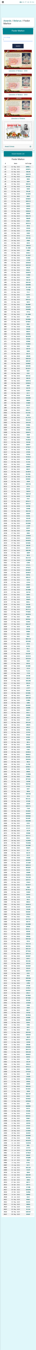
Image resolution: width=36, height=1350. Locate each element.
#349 (5, 1022)
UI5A (28, 796)
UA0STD (28, 971)
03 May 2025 (15, 1202)
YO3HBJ (28, 344)
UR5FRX (28, 1032)
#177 (5, 599)
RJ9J (28, 1059)
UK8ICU (28, 201)
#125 (5, 471)
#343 (5, 1007)
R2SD (28, 580)
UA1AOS (28, 907)
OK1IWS (28, 961)
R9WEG (28, 1199)
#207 (5, 673)
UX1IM (28, 1062)
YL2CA (28, 671)
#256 (5, 794)
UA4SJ (28, 958)
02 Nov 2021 (15, 1180)
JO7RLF (28, 988)
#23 (5, 221)
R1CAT (28, 405)
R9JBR (28, 1111)
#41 (5, 265)
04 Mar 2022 (15, 1189)
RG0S (28, 634)
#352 (5, 1030)
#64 (5, 321)
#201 (5, 658)
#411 (5, 1175)
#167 (5, 575)
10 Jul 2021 (15, 1157)
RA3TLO (28, 609)
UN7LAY (28, 948)
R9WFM (28, 599)
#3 (5, 172)
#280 (5, 853)
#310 (5, 926)
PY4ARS (28, 612)
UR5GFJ (28, 501)
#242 (5, 759)
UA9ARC (28, 479)
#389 (5, 1121)
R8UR (28, 189)
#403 (5, 1155)
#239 (5, 752)
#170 (5, 582)
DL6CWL (28, 412)
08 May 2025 (15, 1212)
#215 (5, 693)
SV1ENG (28, 430)
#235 (5, 742)
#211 (5, 683)
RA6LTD (28, 216)
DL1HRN (28, 314)
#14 (5, 199)
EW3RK (28, 781)
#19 (5, 211)
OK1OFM (28, 336)
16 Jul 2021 (15, 1160)
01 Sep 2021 (15, 1170)
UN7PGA (28, 1177)
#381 (5, 1101)
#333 (5, 983)
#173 (5, 589)
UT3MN (28, 1187)
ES (23, 2)
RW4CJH (28, 639)
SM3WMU (28, 1157)
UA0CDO (28, 1212)
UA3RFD (28, 471)
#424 (5, 1207)
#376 (5, 1089)
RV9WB (28, 833)
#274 (5, 838)
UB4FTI (28, 695)
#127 (5, 476)
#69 (5, 334)
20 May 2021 (15, 1118)
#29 (5, 235)
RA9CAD (28, 282)
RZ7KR (28, 506)
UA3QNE (28, 666)
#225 (5, 717)
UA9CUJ (28, 1039)
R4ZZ (28, 661)
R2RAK (28, 739)
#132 (5, 489)
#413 (5, 1180)
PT (25, 2)
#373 (5, 1081)
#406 (5, 1162)
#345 (5, 1012)
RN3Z (28, 762)
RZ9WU (28, 341)
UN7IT (28, 1182)
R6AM (28, 435)
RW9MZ (28, 1194)
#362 (5, 1054)
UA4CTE (28, 548)
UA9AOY (28, 813)
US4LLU (28, 1066)
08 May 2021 (15, 690)
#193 (5, 639)
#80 (5, 361)
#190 (5, 631)
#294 (5, 887)
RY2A (28, 941)
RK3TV (28, 921)
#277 (5, 845)
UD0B (28, 1180)
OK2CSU (28, 511)
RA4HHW (28, 319)
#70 (5, 336)
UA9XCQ (28, 904)
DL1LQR (28, 287)
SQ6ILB (28, 494)
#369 (5, 1071)
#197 (5, 648)
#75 (5, 349)
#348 (5, 1020)
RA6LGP (28, 624)
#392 (5, 1128)
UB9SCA (28, 865)
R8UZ (28, 1160)
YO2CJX (28, 944)
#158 (5, 553)
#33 (5, 245)
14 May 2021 (15, 1101)
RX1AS (28, 968)
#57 (5, 304)
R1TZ (28, 855)
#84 (5, 371)
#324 (5, 961)
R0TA (28, 685)
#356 (5, 1039)
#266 (5, 818)
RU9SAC (28, 1116)
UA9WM (28, 872)
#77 (5, 353)
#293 (5, 885)
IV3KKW (28, 774)
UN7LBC (28, 376)
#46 (5, 277)
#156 (5, 548)
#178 (5, 602)
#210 (5, 680)
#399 (5, 1145)
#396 (5, 1138)
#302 (5, 907)
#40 (5, 262)
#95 (5, 398)
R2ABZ (28, 258)
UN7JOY (28, 1094)
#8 (5, 184)
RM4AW (28, 936)
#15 (5, 201)
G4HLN (28, 464)
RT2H (28, 668)
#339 (5, 998)
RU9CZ (28, 203)
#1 (5, 167)
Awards (7, 20)
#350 (5, 1025)
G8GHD (28, 803)
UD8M (28, 553)
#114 (5, 444)
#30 (5, 238)
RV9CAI (28, 299)
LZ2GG (28, 582)
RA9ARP (28, 570)
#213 (5, 688)
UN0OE (28, 771)
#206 (5, 671)
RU (33, 2)
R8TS (28, 317)
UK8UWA (28, 816)
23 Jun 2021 (15, 1148)
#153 (5, 540)
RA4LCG (28, 503)
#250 (5, 779)
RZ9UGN (28, 1101)
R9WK (28, 887)
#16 (5, 203)
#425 (5, 1209)
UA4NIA (28, 752)
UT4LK (28, 786)
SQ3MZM (28, 840)
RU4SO (28, 1057)
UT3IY (28, 828)
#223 (5, 712)
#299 (5, 899)
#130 (5, 484)
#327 (5, 968)
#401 (5, 1150)
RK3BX (28, 931)
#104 (5, 420)
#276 (5, 843)
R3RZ (28, 749)
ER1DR (28, 909)
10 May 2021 (15, 971)
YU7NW (28, 290)
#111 (5, 437)
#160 (5, 558)
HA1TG (28, 353)
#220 (5, 705)
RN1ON (28, 172)
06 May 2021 (15, 349)
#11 (5, 191)
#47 (5, 280)
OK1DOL (28, 757)
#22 (5, 218)
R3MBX (28, 700)
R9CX (28, 1030)
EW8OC (28, 594)
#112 (5, 440)
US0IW (28, 914)
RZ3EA (28, 1207)
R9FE (28, 1027)
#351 (5, 1027)
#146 (5, 523)
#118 (5, 454)
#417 (5, 1189)
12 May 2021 (15, 1059)
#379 (5, 1096)
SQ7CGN (28, 1150)
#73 (5, 344)
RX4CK (28, 597)
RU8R (28, 1007)
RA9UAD (28, 1047)
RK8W (28, 791)
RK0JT (28, 1010)
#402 (5, 1153)
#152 (5, 538)
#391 (5, 1125)
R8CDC (28, 744)
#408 (5, 1167)
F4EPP (28, 1170)
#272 (5, 833)
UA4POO (28, 990)
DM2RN (28, 1044)
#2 (5, 169)
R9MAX (28, 776)
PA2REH (28, 440)
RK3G (28, 742)
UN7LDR (28, 1167)
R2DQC (28, 737)
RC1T (28, 850)
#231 (5, 732)
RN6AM (28, 218)
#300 (5, 902)
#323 (5, 958)
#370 (5, 1074)
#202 (5, 661)
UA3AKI (28, 1089)
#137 (5, 501)
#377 (5, 1091)
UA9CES (28, 806)
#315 (5, 939)
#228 (5, 725)
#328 (5, 971)
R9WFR (28, 848)
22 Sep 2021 (15, 1175)
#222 (5, 710)
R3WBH (28, 403)
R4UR (28, 233)
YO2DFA (28, 875)
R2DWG (28, 425)
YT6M (28, 808)
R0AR (28, 351)
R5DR (28, 1005)
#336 (5, 990)
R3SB (28, 651)
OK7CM (28, 349)
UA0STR (28, 174)
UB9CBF (28, 361)
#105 (5, 422)
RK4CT (28, 717)
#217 (5, 698)
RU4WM (28, 1017)
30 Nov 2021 (15, 1184)
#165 (5, 570)
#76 (5, 351)
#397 (5, 1140)
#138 (5, 503)
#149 (5, 530)
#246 (5, 769)
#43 (5, 270)
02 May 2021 (15, 167)
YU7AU (28, 454)
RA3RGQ (28, 1015)
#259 (5, 801)
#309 (5, 924)
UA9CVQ (28, 484)
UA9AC (28, 427)
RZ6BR (28, 715)
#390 (5, 1123)
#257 (5, 796)
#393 (5, 1130)
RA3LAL (28, 798)
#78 (5, 356)
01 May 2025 (15, 1199)
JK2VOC (28, 1133)
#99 (5, 408)
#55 (5, 299)
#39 (5, 260)
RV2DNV (28, 523)
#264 (5, 813)
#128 (5, 479)
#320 (5, 951)
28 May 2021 (15, 1130)
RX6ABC (28, 912)
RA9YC (28, 528)
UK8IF (28, 469)
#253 (5, 786)
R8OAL (28, 1022)
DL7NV (28, 764)
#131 (5, 486)
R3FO (28, 297)
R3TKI (28, 646)
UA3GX (28, 231)
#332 (5, 980)
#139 (5, 506)
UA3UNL (28, 693)
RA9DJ (28, 221)
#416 (5, 1187)
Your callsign (6, 37)
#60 (5, 312)
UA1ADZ (28, 966)
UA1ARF (28, 818)
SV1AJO (28, 420)
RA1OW (28, 442)
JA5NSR (28, 535)
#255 (5, 791)
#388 (5, 1118)
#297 (5, 894)
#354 (5, 1034)
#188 (5, 626)
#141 (5, 511)
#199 (5, 653)
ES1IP (28, 720)
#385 (5, 1111)
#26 (5, 228)
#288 (5, 872)
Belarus (17, 20)
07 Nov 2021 (15, 1182)
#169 (5, 580)
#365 (5, 1062)
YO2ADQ (28, 843)
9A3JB (28, 280)
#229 (5, 727)
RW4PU (28, 467)
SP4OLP (28, 447)
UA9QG (28, 1081)
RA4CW (28, 1121)
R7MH (28, 983)
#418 (5, 1192)
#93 (5, 393)
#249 (5, 776)
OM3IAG (28, 722)
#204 (5, 666)
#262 (5, 808)
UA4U (28, 346)
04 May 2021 (15, 208)
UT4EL (28, 1162)
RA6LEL (28, 410)
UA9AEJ (28, 767)
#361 (5, 1052)
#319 (5, 948)
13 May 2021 (15, 1081)
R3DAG (28, 621)
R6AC (28, 324)
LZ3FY (28, 688)
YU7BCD (28, 457)
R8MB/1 (28, 167)
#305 (5, 914)
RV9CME (28, 366)
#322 (5, 956)
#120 (5, 459)
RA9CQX (28, 939)
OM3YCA (28, 223)
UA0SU (28, 208)
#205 (5, 668)
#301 (5, 904)
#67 (5, 329)
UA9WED (28, 199)
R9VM (28, 481)
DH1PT (28, 277)
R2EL (28, 1103)
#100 (5, 410)
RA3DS (28, 1202)
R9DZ (28, 617)
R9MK (28, 703)
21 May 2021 (15, 1121)
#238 (5, 749)
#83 (5, 368)
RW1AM (28, 545)
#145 (5, 521)
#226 (5, 720)
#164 (5, 567)
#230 (5, 730)
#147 (5, 526)
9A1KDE (28, 811)
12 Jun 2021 (15, 1143)
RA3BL (28, 516)
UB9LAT (28, 577)
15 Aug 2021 (15, 1165)
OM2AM (28, 356)
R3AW (28, 562)
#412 (5, 1177)
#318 (5, 946)
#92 (5, 390)
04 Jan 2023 (15, 1197)
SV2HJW (28, 1143)
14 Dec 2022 (15, 1194)
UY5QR (28, 985)
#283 (5, 860)
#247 (5, 771)
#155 (5, 545)
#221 (5, 708)
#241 (5, 757)
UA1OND (28, 845)
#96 (5, 400)
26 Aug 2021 (15, 1167)
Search (18, 46)
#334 (5, 985)
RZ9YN (28, 1123)
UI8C (28, 373)
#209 (5, 678)
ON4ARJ (28, 1054)
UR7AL (28, 663)
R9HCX (28, 1069)
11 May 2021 (15, 1025)
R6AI (28, 636)
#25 (5, 226)
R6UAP (28, 513)
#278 (5, 848)
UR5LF (28, 993)
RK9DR (28, 213)
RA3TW (28, 592)
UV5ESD (28, 658)
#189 (5, 629)
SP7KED (28, 1153)
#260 (5, 803)
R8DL (28, 1145)
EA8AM (28, 1076)
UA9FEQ (28, 381)
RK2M (28, 1037)
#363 (5, 1057)
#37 (5, 255)
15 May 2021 (15, 1106)
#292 (5, 882)
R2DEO (28, 390)
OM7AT (28, 727)
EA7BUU (28, 1130)
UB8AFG (28, 432)
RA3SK (28, 629)
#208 (5, 676)
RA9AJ (28, 253)
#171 (5, 585)
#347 (5, 1017)
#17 (5, 206)
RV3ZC (28, 870)
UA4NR (28, 508)
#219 (5, 703)
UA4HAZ (28, 1098)
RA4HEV (28, 572)
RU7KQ (28, 730)
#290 (5, 877)
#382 (5, 1103)
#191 (5, 634)
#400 (5, 1148)
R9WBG (28, 631)
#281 (5, 855)
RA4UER (28, 540)
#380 (5, 1098)
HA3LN (28, 963)
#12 (5, 194)
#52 (5, 292)
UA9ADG (28, 1079)
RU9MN (28, 708)
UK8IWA (28, 978)
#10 (5, 189)
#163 (5, 565)
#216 (5, 695)
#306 (5, 916)
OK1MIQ (28, 614)
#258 (5, 798)
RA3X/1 (28, 929)
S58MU (28, 275)
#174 (5, 592)
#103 (5, 417)
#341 (5, 1003)
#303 (5, 909)
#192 (5, 636)
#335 (5, 988)
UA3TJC (28, 835)
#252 (5, 784)
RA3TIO (28, 558)
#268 (5, 823)
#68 (5, 331)
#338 (5, 995)
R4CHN (28, 676)
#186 (5, 621)
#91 (5, 388)
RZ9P (28, 181)
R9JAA (28, 186)
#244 (5, 764)
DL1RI (28, 449)
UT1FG (28, 565)
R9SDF (28, 1214)
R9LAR (28, 191)
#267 (5, 821)
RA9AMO (28, 1135)
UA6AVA (28, 759)
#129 (5, 481)
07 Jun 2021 (15, 1140)
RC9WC (28, 769)
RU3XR (28, 1000)
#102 (5, 415)
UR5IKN (28, 680)
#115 (5, 447)
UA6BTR (28, 272)
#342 (5, 1005)
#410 (5, 1172)
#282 (5, 857)
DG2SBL (28, 474)
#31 (5, 240)
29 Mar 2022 (15, 1192)
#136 (5, 499)
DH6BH (28, 329)
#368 (5, 1069)
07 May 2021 (15, 533)
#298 (5, 897)
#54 (5, 297)
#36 (5, 253)
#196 (5, 646)
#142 (5, 513)
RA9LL (28, 602)
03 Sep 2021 (15, 1172)
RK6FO (28, 331)
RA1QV (28, 604)
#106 (5, 425)
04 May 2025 (15, 1207)
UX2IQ (28, 678)
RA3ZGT (28, 368)
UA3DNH (28, 589)
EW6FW (28, 491)
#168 (5, 577)
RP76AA (28, 951)
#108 (5, 430)
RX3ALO (28, 889)
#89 (5, 383)
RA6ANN (28, 821)
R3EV (28, 823)
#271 (5, 830)
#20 (5, 213)
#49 (5, 285)
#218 (5, 700)
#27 (5, 231)
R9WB (28, 240)
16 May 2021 (15, 1111)
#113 (5, 442)
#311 (5, 929)
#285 (5, 865)
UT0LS (28, 916)
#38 (5, 258)
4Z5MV (28, 1042)
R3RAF (28, 530)
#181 (5, 609)
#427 (5, 1214)
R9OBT (28, 585)
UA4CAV (28, 422)
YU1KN (28, 857)
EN (20, 2)
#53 (5, 294)
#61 (5, 314)
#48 (5, 282)
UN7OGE (28, 619)
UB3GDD (28, 641)
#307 (5, 919)
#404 (5, 1157)
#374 (5, 1084)
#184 (5, 617)
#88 (5, 381)
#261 (5, 806)
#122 (5, 464)
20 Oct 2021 (15, 1177)
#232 (5, 735)
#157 (5, 550)
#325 (5, 963)
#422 (5, 1202)
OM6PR (28, 725)
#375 (5, 1086)
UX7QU (28, 1012)
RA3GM (28, 518)
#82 (5, 366)
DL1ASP (28, 255)
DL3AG (28, 462)
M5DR (28, 437)
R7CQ (28, 312)
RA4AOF (28, 956)
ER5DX (28, 228)
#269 (5, 826)
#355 (5, 1037)
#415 (5, 1184)
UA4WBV (28, 607)
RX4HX (28, 1128)
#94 (5, 395)
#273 (5, 835)
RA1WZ (28, 735)
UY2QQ (28, 326)
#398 (5, 1143)
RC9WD (28, 1138)
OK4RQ (28, 334)
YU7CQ (28, 235)
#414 (5, 1182)
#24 (5, 223)
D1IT (28, 408)
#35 (5, 250)
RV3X (28, 1074)
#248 (5, 774)
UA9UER (28, 262)
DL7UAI (28, 476)
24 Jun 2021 (15, 1155)
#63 (5, 319)
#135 (5, 496)
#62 (5, 317)
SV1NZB (28, 560)
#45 (5, 275)
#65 (5, 324)
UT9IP (28, 1125)
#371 (5, 1076)
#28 (5, 233)
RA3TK (28, 388)
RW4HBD (28, 1106)
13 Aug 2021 (15, 1162)
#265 (5, 816)
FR (30, 2)
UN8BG (28, 1204)
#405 (5, 1160)
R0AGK (28, 926)
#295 (5, 889)
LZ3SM (28, 260)
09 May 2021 (15, 860)
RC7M (28, 830)
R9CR (28, 243)
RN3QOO (28, 867)
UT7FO (28, 1148)
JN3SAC (28, 690)
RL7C (28, 393)
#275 (5, 840)
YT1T (28, 292)
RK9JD (28, 378)
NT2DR (28, 801)
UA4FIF (28, 880)
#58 (5, 307)
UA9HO (28, 1084)
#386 (5, 1113)
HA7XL (28, 1108)
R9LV (28, 899)
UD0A (28, 533)
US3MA (28, 897)
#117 (5, 452)
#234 (5, 739)
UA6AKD (28, 398)
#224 (5, 715)
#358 (5, 1044)
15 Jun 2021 (15, 1145)
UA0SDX (28, 1034)
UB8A (28, 179)
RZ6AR (28, 934)
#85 (5, 373)
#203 (5, 663)
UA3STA (28, 521)
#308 (5, 921)
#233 (5, 737)
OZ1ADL (28, 543)
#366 (5, 1064)
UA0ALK (28, 211)
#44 (5, 272)
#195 (5, 644)
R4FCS (28, 1184)
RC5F (28, 1165)
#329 (5, 973)
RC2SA (28, 1209)
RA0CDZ (28, 358)
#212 (5, 685)
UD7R (28, 555)
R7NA (28, 1025)
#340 (5, 1000)
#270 (5, 828)
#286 (5, 867)
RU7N (28, 626)
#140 (5, 508)
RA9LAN (28, 1052)
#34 (5, 248)
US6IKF (28, 653)
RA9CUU (28, 265)
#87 (5, 378)
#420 (5, 1197)
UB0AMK (28, 285)
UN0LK (28, 902)
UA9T (28, 789)
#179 (5, 604)
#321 (5, 953)
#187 (5, 624)
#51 (5, 290)
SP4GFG (28, 567)
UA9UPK (28, 1189)
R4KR (28, 250)
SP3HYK (28, 194)
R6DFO (28, 710)
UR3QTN (28, 1140)
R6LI (28, 648)
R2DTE (28, 294)
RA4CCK (28, 1049)
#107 (5, 427)
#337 (5, 993)
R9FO (28, 415)
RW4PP (28, 444)
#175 (5, 594)
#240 (5, 754)
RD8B (28, 1172)
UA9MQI (28, 363)
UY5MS (28, 452)
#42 (5, 267)
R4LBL (28, 395)
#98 (5, 405)
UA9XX (28, 206)
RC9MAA (28, 995)
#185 (5, 619)
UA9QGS (28, 383)
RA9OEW (28, 860)
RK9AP (28, 1155)
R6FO (28, 302)
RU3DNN (28, 924)
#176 (5, 597)
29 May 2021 (15, 1138)
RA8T (28, 371)
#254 (5, 789)
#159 (5, 555)
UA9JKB (28, 698)
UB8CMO (28, 550)
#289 (5, 875)
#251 (5, 781)
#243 (5, 762)
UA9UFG (28, 169)
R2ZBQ (28, 1192)
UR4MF (28, 587)
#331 (5, 978)
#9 (5, 186)
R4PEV (28, 894)
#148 (5, 528)
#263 (5, 811)
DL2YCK (28, 417)
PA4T (28, 499)
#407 (5, 1165)
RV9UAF (28, 176)
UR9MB (28, 747)
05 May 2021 (15, 258)
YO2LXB (28, 877)
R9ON (28, 1091)
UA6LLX (28, 953)
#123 (5, 467)
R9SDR (28, 339)
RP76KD (28, 998)
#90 (5, 385)
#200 (5, 656)
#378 (5, 1094)
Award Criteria (9, 146)
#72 (5, 341)
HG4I (28, 1197)
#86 (5, 376)
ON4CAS (28, 184)
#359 (5, 1047)
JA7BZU (28, 1003)
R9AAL (28, 270)
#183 (5, 614)
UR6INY (28, 1175)
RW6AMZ (28, 1020)
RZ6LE (28, 838)
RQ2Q (28, 975)
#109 (5, 432)
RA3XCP (28, 885)
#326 (5, 966)
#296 (5, 892)
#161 (5, 560)
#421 (5, 1199)
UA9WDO (28, 980)
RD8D (28, 196)
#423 (5, 1204)
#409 (5, 1170)
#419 (5, 1194)
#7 (5, 181)
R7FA (28, 486)
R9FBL (28, 575)
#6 (5, 179)
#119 (5, 457)
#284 (5, 862)
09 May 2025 (15, 1214)
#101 (5, 412)
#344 (5, 1010)
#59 (5, 309)
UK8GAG (28, 1086)
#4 (5, 174)
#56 (5, 302)
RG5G (28, 644)
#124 (5, 469)
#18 (5, 208)
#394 (5, 1133)
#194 (5, 641)
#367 (5, 1066)
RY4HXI (28, 321)
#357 (5, 1042)
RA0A (28, 385)
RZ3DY (28, 459)
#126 (5, 474)
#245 (5, 767)
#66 (5, 326)
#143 (5, 516)
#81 (5, 363)
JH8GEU (28, 245)
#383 (5, 1106)
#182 (5, 612)
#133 (5, 491)
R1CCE (28, 826)
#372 (5, 1079)
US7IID (28, 919)
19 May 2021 (15, 1116)
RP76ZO (28, 779)
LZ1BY (28, 526)
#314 (5, 936)
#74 (5, 346)
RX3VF (28, 489)
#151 (5, 535)
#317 (5, 944)
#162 (5, 562)
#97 (5, 403)
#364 (5, 1059)
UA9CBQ (28, 794)
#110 (5, 435)
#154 (5, 543)
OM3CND (28, 238)
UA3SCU (28, 656)
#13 (5, 196)
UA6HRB (28, 309)
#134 (5, 494)
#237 (5, 747)
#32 (5, 243)
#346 (5, 1015)
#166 (5, 572)
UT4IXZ (28, 1071)
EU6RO (28, 892)
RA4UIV (28, 538)
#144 (5, 518)
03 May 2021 (15, 174)
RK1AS (28, 683)
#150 (5, 533)
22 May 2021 (15, 1125)
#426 (5, 1212)
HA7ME (28, 496)
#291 (5, 880)
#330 (5, 975)
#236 (5, 744)
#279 (5, 850)
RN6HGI (28, 754)
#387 (5, 1116)
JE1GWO (28, 862)
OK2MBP (28, 304)
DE (28, 2)
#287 (5, 870)
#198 (5, 651)
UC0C (28, 973)
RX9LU (28, 1064)
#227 (5, 722)
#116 (5, 449)
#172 (5, 587)
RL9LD (28, 1113)
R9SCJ (28, 712)
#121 (5, 462)
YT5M (28, 673)
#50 (5, 287)
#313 (5, 934)
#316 (5, 941)
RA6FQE (28, 784)
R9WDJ (28, 1118)
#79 (5, 358)
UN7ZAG (28, 946)
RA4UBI (28, 705)
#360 (5, 1049)
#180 (5, 607)
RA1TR (28, 853)
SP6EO (28, 882)
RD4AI (28, 1096)
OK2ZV (28, 267)
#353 (5, 1032)
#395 (5, 1135)
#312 (5, 931)
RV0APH (28, 307)
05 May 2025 (15, 1209)
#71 (5, 339)
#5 (5, 176)
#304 (5, 912)
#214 (5, 690)
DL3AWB (28, 248)
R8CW (28, 226)
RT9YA (28, 732)
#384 (5, 1108)
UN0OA (28, 400)
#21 (5, 216)
